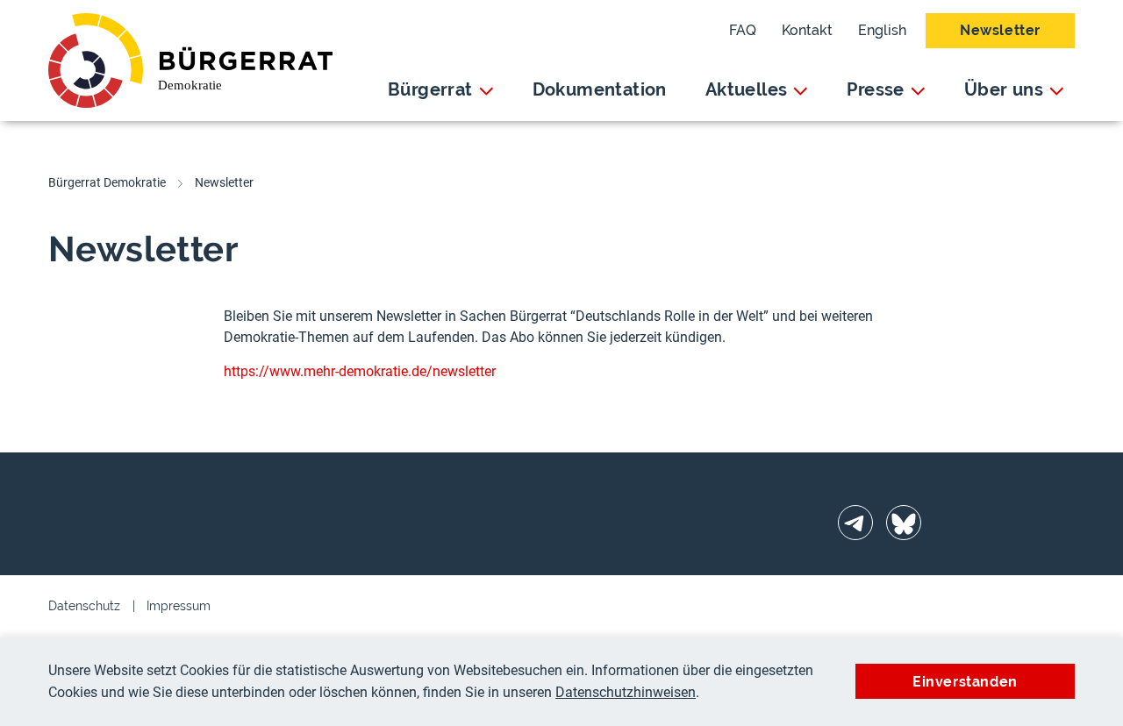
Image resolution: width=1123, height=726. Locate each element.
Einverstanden (965, 681)
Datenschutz (84, 606)
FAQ (742, 30)
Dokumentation (600, 89)
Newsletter (1000, 30)
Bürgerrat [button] (430, 89)
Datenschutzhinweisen (625, 692)
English (882, 30)
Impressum (179, 606)
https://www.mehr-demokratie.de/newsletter (360, 371)
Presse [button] (875, 89)
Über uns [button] (1003, 89)
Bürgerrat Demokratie (107, 182)
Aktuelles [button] (746, 89)
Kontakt (807, 30)
